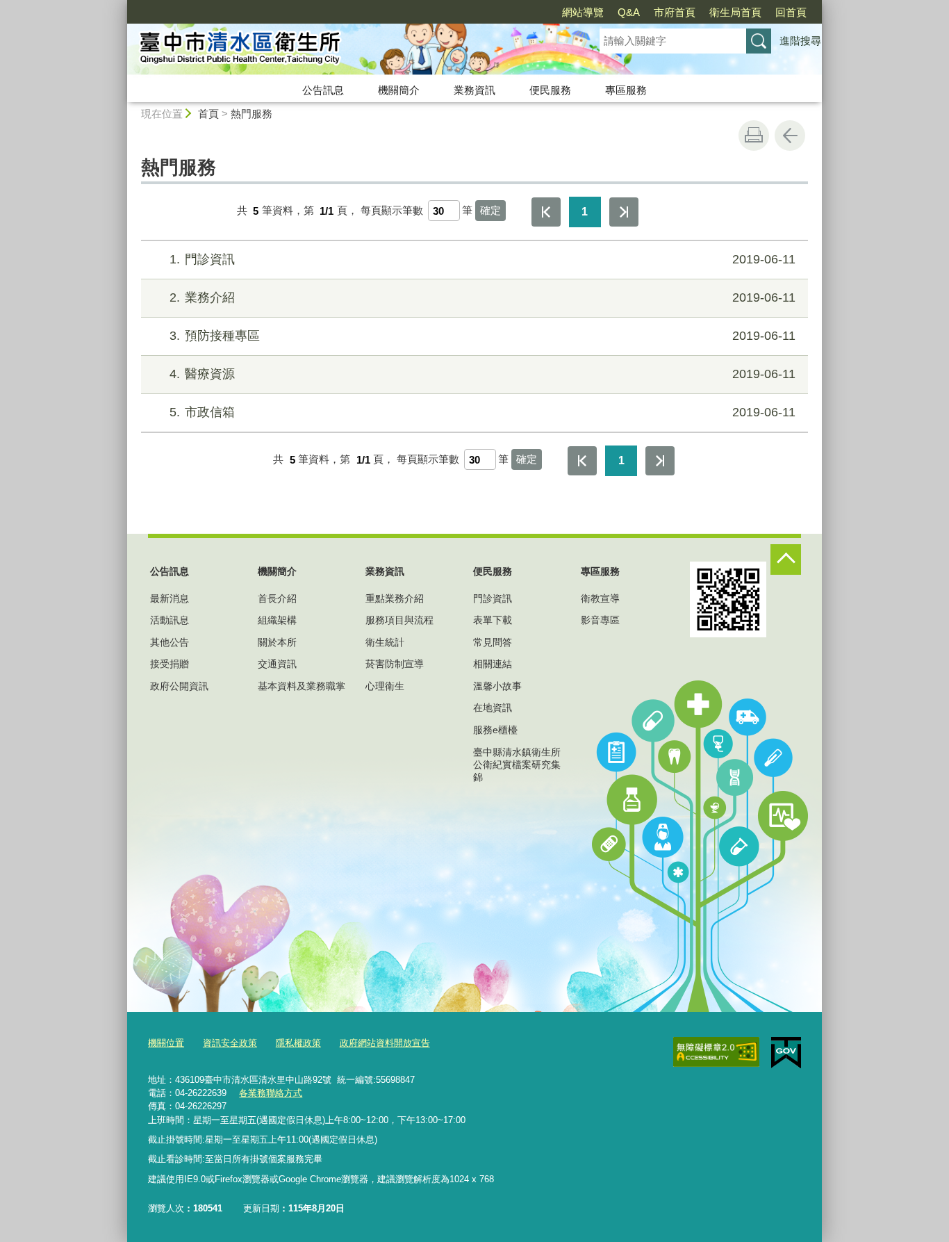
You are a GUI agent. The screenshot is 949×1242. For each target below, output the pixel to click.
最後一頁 (623, 212)
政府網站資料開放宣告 (385, 1043)
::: (121, 6)
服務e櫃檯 (495, 729)
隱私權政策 (298, 1043)
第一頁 (546, 212)
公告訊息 (323, 90)
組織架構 (277, 620)
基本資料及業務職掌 (301, 686)
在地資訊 (492, 707)
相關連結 (492, 663)
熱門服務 (251, 114)
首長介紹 (277, 598)
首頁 (208, 114)
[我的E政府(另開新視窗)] (786, 1053)
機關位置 (166, 1043)
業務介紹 (482, 297)
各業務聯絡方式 (270, 1093)
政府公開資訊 (179, 686)
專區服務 (626, 90)
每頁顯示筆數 (392, 211)
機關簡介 (399, 90)
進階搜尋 (800, 41)
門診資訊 (482, 259)
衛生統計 (384, 642)
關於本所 (277, 642)
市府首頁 (674, 12)
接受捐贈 (169, 663)
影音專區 (600, 620)
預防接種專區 (482, 336)
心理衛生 (384, 686)
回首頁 (791, 12)
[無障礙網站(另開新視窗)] (716, 1052)
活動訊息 (169, 620)
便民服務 (550, 90)
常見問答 (492, 642)
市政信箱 (482, 412)
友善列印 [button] (753, 135)
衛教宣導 (600, 598)
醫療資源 (482, 374)
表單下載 (492, 620)
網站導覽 (583, 12)
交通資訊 (277, 663)
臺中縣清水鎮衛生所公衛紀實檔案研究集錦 (517, 764)
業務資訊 (474, 90)
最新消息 (169, 598)
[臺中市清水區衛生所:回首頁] (346, 51)
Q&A (629, 12)
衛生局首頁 (735, 12)
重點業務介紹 (394, 598)
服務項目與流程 (399, 620)
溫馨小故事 (497, 686)
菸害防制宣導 (394, 663)
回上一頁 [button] (790, 135)
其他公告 (169, 642)
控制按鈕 (785, 559)
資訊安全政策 (230, 1043)
